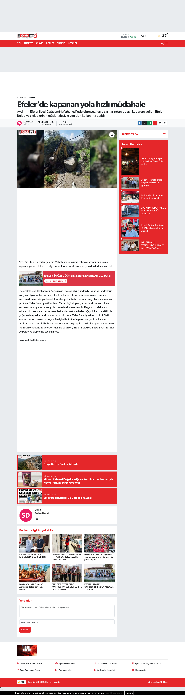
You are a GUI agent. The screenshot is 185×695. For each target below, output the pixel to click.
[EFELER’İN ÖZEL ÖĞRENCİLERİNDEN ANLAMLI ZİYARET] (99, 573)
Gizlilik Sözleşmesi (115, 693)
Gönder (25, 630)
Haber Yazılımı (153, 682)
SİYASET (72, 43)
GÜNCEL (61, 43)
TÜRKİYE (28, 43)
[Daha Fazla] (155, 123)
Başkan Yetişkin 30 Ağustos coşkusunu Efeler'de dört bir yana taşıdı (99, 557)
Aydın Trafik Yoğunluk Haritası (148, 663)
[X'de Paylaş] (144, 123)
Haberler (21, 98)
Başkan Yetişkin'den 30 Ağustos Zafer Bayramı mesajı (31, 587)
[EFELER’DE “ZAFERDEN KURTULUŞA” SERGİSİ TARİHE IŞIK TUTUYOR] (67, 573)
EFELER (32, 98)
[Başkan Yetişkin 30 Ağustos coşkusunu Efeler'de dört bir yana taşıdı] (99, 543)
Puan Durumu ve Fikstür (30, 670)
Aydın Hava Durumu (67, 663)
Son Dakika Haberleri (106, 670)
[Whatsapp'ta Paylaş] (149, 123)
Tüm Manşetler (65, 670)
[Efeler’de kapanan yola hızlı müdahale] (67, 159)
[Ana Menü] (166, 43)
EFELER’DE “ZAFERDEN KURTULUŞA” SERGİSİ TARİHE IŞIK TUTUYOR (67, 587)
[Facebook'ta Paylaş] (140, 123)
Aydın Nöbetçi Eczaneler (31, 663)
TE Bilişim (164, 682)
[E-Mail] (37, 519)
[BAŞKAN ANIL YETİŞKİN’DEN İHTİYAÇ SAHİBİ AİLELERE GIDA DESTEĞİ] (67, 543)
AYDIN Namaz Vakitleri (107, 663)
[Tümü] (164, 134)
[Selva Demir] (25, 515)
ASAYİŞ (39, 43)
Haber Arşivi (140, 670)
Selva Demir (42, 513)
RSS (22, 682)
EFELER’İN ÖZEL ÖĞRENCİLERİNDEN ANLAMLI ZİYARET (99, 587)
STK (19, 43)
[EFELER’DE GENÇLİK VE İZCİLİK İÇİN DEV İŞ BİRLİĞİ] (34, 543)
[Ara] (162, 43)
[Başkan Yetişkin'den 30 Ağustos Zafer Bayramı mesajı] (34, 573)
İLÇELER (50, 43)
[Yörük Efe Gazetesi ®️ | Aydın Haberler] (27, 35)
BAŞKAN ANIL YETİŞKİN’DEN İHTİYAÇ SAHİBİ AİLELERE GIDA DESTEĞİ (66, 557)
